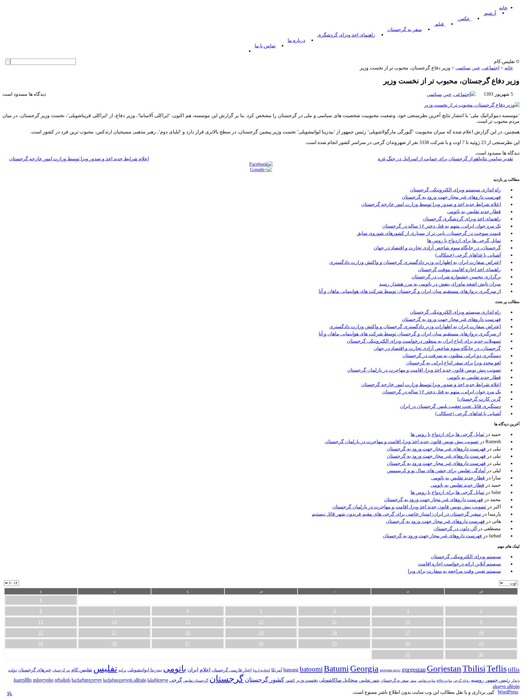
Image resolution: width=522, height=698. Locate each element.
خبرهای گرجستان (34, 669)
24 (407, 643)
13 (187, 621)
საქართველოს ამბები (124, 680)
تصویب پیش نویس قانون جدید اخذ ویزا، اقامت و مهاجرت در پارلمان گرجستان (424, 370)
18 (334, 632)
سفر (413, 680)
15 (40, 621)
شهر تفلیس (369, 680)
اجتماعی (490, 67)
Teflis (497, 668)
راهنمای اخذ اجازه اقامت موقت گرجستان (459, 269)
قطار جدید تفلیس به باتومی (474, 211)
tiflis (514, 669)
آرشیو (489, 13)
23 (481, 643)
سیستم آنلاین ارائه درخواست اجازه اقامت (459, 563)
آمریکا (276, 670)
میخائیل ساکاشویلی (338, 680)
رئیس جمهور (497, 680)
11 (334, 621)
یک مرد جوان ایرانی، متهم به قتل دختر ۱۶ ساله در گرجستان (441, 226)
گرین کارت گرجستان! (479, 399)
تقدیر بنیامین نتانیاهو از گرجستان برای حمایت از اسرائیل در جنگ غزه (445, 158)
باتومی (174, 668)
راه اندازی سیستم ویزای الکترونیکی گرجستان (455, 189)
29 (40, 643)
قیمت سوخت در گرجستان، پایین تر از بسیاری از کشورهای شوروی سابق (429, 233)
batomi (290, 670)
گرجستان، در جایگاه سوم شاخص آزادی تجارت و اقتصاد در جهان (437, 247)
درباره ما (296, 40)
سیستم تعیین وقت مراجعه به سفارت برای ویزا (454, 571)
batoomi (311, 669)
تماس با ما (265, 45)
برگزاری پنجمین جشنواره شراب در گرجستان (456, 276)
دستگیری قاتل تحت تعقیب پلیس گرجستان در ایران (450, 406)
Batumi (336, 668)
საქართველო (87, 680)
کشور (290, 680)
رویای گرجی (461, 680)
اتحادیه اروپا (261, 670)
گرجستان (226, 679)
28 (114, 643)
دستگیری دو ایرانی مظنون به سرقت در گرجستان (451, 355)
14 (114, 621)
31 (407, 654)
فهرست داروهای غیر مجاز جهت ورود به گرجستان (451, 197)
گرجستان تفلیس (195, 681)
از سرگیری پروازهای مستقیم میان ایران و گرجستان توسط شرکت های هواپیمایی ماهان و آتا (410, 291)
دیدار (515, 680)
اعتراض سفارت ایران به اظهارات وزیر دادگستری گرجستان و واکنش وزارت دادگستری (415, 262)
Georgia (364, 668)
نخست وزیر (307, 680)
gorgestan (414, 669)
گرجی (175, 680)
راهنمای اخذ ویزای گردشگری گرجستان (462, 218)
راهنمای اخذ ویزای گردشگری (346, 34)
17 (407, 632)
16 (481, 632)
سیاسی (463, 67)
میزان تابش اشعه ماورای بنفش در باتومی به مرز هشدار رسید (440, 284)
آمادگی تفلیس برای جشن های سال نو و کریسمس (436, 470)
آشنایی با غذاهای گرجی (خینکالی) (468, 255)
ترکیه (122, 670)
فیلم (439, 24)
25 (334, 643)
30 (481, 654)
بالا (9, 693)
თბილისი (43, 680)
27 (187, 643)
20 (187, 632)
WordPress (508, 691)
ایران (193, 670)
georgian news (390, 670)
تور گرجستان (61, 670)
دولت (12, 670)
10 (407, 621)
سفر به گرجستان (404, 29)
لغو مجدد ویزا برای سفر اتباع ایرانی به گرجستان (453, 362)
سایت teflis (444, 680)
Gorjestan (444, 668)
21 (114, 632)
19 (261, 632)
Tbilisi (473, 668)
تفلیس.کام (81, 670)
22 (40, 632)
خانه (503, 7)
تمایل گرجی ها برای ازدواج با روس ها (464, 240)
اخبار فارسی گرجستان (232, 670)
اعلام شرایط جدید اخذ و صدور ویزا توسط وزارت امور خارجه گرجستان (79, 158)
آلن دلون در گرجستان (455, 528)
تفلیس (105, 668)
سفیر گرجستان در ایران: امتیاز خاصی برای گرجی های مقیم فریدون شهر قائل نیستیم (396, 514)
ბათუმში (23, 680)
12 (261, 621)
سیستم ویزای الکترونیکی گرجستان (466, 556)
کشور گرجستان (264, 679)
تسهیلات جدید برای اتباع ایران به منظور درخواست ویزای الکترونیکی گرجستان (424, 341)
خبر (476, 67)
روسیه (477, 680)
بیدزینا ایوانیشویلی (144, 669)
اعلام (205, 670)
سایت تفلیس (426, 680)
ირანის (62, 680)
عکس (464, 18)
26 (261, 643)
